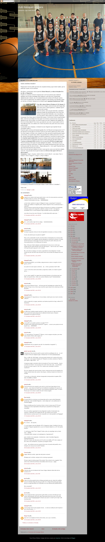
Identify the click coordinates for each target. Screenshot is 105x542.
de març (74, 281)
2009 (71, 289)
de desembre (75, 238)
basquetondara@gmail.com (75, 154)
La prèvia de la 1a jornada (77, 258)
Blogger (73, 538)
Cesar (25, 452)
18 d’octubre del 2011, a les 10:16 (32, 447)
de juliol (74, 273)
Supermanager (72, 179)
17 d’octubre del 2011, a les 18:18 (32, 215)
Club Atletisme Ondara (74, 181)
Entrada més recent (27, 529)
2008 (71, 291)
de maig (74, 277)
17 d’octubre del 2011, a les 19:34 (32, 337)
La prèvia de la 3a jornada (77, 243)
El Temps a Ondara (76, 82)
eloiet (25, 228)
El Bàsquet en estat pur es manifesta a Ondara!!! (77, 246)
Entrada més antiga (58, 529)
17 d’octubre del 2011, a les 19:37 (32, 346)
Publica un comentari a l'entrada (30, 522)
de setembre (75, 268)
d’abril (73, 279)
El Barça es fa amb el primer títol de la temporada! (76, 265)
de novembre (75, 240)
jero (25, 478)
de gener (74, 285)
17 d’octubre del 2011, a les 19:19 (32, 290)
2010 (71, 287)
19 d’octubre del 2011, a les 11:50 (32, 511)
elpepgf (26, 195)
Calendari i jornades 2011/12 (76, 261)
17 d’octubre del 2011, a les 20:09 (32, 392)
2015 (71, 228)
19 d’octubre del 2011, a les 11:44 (32, 501)
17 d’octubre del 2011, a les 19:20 (32, 304)
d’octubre (74, 242)
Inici (43, 529)
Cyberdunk (71, 177)
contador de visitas (73, 300)
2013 (71, 232)
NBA (70, 175)
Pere (25, 397)
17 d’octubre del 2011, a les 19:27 (32, 316)
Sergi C (26, 515)
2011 (71, 236)
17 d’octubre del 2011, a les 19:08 (32, 278)
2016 (71, 226)
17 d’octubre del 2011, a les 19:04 (32, 255)
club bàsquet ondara (30, 7)
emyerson (58, 538)
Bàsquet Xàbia (72, 170)
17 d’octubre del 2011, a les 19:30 (32, 327)
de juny (73, 275)
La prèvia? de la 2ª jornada (77, 252)
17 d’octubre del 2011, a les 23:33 (32, 416)
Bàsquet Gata (72, 166)
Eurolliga (71, 173)
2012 (71, 234)
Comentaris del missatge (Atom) (36, 532)
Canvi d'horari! (74, 254)
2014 (71, 230)
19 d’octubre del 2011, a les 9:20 (32, 473)
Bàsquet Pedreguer (73, 168)
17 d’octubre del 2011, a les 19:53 (32, 379)
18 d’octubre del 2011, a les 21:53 (32, 463)
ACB (70, 171)
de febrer (74, 283)
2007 (71, 293)
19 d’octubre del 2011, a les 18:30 (32, 519)
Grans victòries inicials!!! (77, 256)
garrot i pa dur (28, 351)
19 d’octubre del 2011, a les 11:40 (32, 488)
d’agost (73, 270)
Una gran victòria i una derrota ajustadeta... (76, 250)
